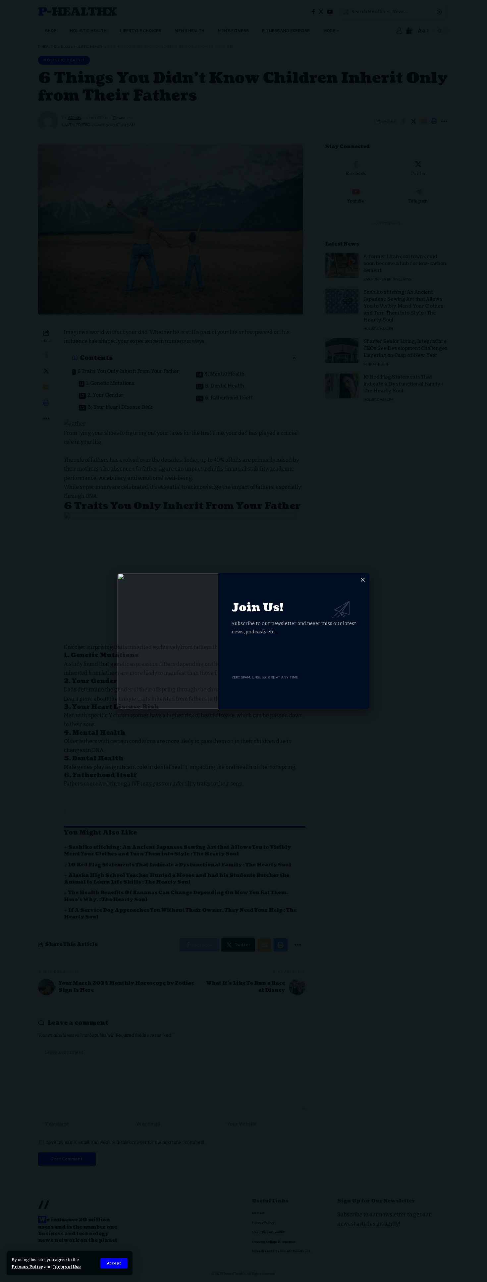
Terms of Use (67, 1266)
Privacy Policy (27, 1266)
